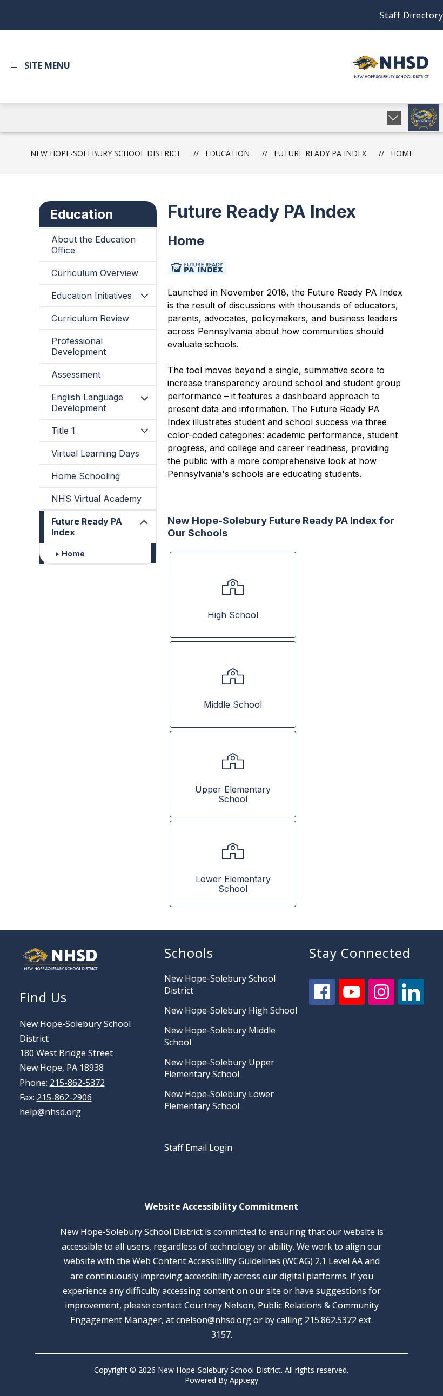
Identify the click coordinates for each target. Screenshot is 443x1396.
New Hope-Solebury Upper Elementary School (219, 1068)
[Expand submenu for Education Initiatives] (144, 295)
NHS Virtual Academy (96, 498)
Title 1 (63, 430)
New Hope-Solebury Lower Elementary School (219, 1100)
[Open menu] (39, 67)
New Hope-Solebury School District (105, 153)
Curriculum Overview (94, 272)
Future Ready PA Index (86, 527)
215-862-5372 (77, 1083)
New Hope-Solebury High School (230, 1010)
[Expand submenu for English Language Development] (144, 398)
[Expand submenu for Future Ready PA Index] (144, 522)
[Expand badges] (394, 118)
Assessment (75, 374)
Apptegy (244, 1380)
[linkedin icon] (411, 1002)
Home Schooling (85, 476)
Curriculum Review (90, 318)
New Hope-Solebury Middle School (220, 1036)
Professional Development (78, 346)
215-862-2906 (64, 1097)
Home (402, 153)
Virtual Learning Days (95, 453)
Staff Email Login (198, 1147)
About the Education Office (93, 245)
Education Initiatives (91, 295)
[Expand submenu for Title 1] (144, 430)
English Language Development (87, 402)
